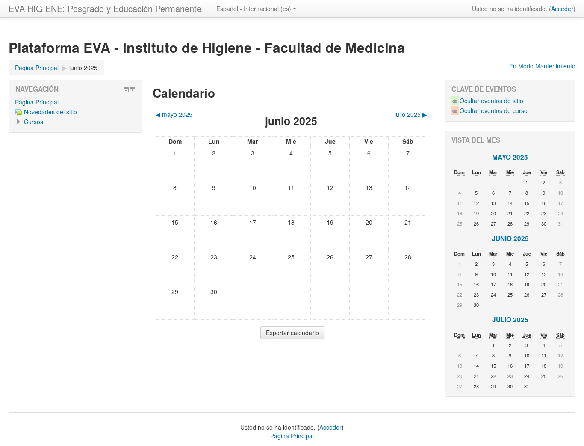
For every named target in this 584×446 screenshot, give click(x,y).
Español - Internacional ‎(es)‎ (253, 8)
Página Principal (37, 102)
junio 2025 (83, 67)
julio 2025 (510, 319)
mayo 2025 (510, 157)
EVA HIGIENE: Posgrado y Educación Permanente (105, 8)
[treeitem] (75, 102)
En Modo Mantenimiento (542, 66)
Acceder (562, 8)
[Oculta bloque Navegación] (126, 89)
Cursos (33, 121)
